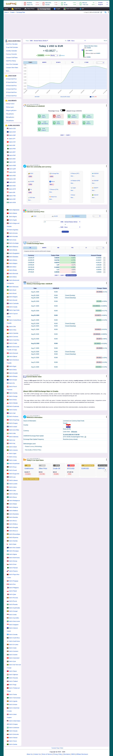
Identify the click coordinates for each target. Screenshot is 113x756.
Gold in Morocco (13, 530)
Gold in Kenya (12, 467)
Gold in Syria (12, 661)
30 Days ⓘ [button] (58, 117)
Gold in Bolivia (13, 277)
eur (94, 96)
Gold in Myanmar (13, 537)
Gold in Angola (13, 220)
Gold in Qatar (12, 594)
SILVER (56, 216)
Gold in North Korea (14, 557)
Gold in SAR (12, 162)
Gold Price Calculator (12, 44)
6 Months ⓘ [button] (88, 117)
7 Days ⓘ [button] (43, 117)
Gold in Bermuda (13, 273)
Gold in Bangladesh (14, 253)
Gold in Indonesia (13, 436)
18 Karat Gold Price (11, 85)
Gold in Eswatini (13, 373)
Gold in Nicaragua (14, 551)
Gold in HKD (12, 175)
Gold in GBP (12, 135)
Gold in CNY (12, 142)
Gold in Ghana (13, 399)
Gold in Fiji (11, 383)
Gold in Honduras (13, 416)
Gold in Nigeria (13, 554)
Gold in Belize (12, 266)
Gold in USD (12, 128)
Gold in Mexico (13, 520)
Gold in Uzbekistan (14, 727)
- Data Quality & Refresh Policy (32, 450)
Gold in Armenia (13, 233)
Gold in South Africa (14, 637)
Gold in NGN (12, 202)
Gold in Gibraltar (13, 403)
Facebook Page (55, 748)
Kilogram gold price (11, 110)
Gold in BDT (12, 152)
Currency (76, 216)
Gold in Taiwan (13, 671)
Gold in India (12, 433)
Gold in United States (14, 721)
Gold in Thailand (13, 681)
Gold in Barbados (13, 256)
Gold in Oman (12, 564)
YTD (72, 62)
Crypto (58, 9)
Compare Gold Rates (12, 57)
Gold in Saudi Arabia (14, 608)
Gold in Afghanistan (14, 210)
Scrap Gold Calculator (12, 47)
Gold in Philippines (14, 587)
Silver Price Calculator (12, 64)
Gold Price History (11, 60)
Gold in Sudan (12, 648)
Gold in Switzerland (14, 658)
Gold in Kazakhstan (14, 463)
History (37, 96)
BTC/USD (70, 468)
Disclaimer (66, 754)
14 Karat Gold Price (11, 89)
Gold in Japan (12, 453)
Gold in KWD (12, 165)
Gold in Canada (13, 307)
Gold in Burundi (13, 300)
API (82, 9)
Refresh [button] (63, 55)
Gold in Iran (12, 440)
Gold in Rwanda (13, 604)
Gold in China (12, 330)
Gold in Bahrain (13, 250)
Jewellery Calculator (11, 50)
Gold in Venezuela (14, 734)
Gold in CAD (12, 179)
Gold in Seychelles (14, 618)
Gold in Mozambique (14, 534)
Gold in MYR (12, 189)
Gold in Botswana (13, 286)
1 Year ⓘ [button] (58, 123)
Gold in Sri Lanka (13, 644)
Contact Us (37, 754)
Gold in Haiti (12, 413)
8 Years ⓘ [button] (43, 130)
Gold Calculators (71, 9)
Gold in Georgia (13, 396)
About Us (29, 754)
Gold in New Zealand (14, 547)
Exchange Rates (45, 9)
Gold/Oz (29, 2)
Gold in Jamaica (13, 450)
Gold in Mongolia (13, 527)
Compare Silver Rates (12, 67)
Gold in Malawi (13, 504)
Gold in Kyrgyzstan (14, 473)
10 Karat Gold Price (11, 92)
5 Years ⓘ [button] (88, 123)
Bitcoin (84, 2)
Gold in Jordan (13, 460)
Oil (65, 2)
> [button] (105, 470)
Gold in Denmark (13, 353)
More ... (8, 71)
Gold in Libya (12, 490)
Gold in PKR (12, 148)
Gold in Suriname (13, 651)
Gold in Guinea (13, 409)
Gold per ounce (10, 103)
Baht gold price (10, 117)
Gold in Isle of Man (14, 430)
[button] (101, 11)
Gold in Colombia (13, 333)
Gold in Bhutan (13, 270)
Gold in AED (12, 158)
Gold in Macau (13, 497)
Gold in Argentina (13, 229)
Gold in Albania (13, 213)
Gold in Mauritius (13, 517)
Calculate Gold (65, 96)
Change (54, 111)
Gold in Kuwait (13, 470)
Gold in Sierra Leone (14, 621)
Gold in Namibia (13, 541)
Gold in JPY (12, 138)
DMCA (73, 754)
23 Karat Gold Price (11, 95)
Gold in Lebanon (13, 480)
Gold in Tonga (12, 684)
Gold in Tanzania (13, 678)
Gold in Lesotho (13, 483)
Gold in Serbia (12, 614)
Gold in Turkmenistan (14, 697)
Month (44, 62)
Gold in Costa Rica (14, 340)
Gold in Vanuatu (13, 731)
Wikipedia (74, 431)
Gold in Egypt (12, 366)
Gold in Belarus (13, 260)
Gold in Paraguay (13, 581)
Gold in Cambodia (14, 303)
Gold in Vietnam (13, 737)
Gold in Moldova (13, 524)
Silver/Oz (48, 2)
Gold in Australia (13, 236)
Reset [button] (105, 40)
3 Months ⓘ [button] (73, 117)
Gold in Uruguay (13, 724)
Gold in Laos (12, 477)
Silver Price (30, 9)
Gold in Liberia (13, 487)
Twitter (61, 748)
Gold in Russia (13, 601)
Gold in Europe (13, 379)
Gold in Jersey (13, 457)
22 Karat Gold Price (11, 82)
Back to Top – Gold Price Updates (31, 479)
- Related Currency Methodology (33, 446)
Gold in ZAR (12, 199)
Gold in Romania (13, 597)
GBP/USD (101, 468)
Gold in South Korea (14, 641)
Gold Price (17, 9)
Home (6, 9)
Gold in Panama (13, 571)
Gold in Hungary (13, 423)
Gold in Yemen (13, 741)
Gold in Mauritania (14, 514)
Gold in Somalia (13, 634)
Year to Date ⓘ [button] (44, 123)
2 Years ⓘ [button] (73, 123)
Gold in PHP (12, 155)
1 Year (86, 62)
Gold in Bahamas (13, 246)
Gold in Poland (13, 591)
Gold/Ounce (29, 468)
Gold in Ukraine (13, 704)
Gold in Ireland (13, 446)
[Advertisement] (54, 25)
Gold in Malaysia (13, 507)
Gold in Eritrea (13, 369)
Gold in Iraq (12, 443)
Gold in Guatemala (14, 406)
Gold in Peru (12, 584)
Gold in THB (12, 195)
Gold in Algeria (13, 216)
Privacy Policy (57, 754)
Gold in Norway (13, 561)
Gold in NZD (12, 185)
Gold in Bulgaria (13, 296)
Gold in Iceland (13, 426)
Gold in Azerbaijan (14, 243)
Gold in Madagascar (14, 500)
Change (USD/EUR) (74, 111)
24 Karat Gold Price (11, 79)
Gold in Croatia (13, 343)
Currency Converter (11, 54)
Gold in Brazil (12, 290)
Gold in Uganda (13, 701)
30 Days (58, 62)
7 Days (30, 62)
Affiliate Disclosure (82, 754)
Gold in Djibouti (13, 356)
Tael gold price (10, 120)
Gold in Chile (12, 326)
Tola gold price (10, 114)
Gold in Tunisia (13, 694)
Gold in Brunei (12, 293)
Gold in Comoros (13, 336)
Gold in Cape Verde (14, 310)
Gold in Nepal (12, 544)
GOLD (34, 216)
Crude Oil (56, 468)
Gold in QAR (12, 169)
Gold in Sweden (13, 654)
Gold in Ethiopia (13, 376)
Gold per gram (10, 107)
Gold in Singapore (13, 624)
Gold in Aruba (12, 240)
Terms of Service (47, 754)
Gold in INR (12, 145)
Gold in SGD (12, 172)
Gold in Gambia (13, 393)
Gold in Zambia (13, 744)
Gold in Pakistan (13, 567)
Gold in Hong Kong (14, 420)
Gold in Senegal (13, 611)
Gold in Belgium (13, 263)
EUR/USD (85, 468)
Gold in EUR (12, 132)
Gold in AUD (12, 182)
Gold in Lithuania (13, 494)
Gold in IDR (12, 192)
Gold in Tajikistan (13, 674)
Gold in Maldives (13, 510)
